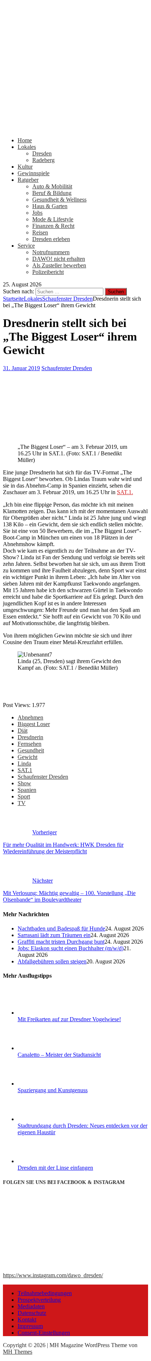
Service (26, 246)
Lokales (27, 147)
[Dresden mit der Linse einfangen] (45, 1161)
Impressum (30, 1326)
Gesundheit (31, 750)
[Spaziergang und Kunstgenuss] (45, 1083)
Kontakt (27, 1319)
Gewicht (27, 757)
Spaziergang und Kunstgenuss (53, 1090)
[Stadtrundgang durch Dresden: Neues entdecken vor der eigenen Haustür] (45, 1119)
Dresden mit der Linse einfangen (55, 1168)
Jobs (37, 213)
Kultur (25, 166)
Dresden (42, 153)
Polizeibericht (48, 272)
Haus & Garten (49, 206)
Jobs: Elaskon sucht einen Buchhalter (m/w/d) (71, 948)
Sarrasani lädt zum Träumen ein (54, 935)
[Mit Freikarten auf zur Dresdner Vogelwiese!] (45, 1013)
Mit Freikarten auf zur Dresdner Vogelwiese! (69, 1019)
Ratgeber (28, 180)
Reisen (40, 232)
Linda (24, 763)
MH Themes (17, 1352)
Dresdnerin (30, 737)
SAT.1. (125, 492)
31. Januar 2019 (21, 368)
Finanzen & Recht (53, 226)
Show (24, 783)
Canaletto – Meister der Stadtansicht (59, 1055)
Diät (22, 731)
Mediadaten (31, 1306)
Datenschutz (32, 1313)
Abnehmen (30, 717)
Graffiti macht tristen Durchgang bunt (61, 942)
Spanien (27, 790)
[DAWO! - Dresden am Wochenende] (75, 128)
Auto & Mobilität (52, 186)
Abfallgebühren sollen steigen (52, 961)
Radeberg (43, 160)
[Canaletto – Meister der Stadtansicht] (45, 1048)
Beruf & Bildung (51, 193)
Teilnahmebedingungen (45, 1293)
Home (25, 140)
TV (22, 803)
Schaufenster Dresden (66, 368)
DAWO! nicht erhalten (58, 259)
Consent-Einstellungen (44, 1333)
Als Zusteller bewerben (59, 265)
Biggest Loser (34, 724)
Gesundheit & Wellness (59, 199)
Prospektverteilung (39, 1300)
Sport (24, 796)
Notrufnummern (51, 252)
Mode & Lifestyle (52, 219)
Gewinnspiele (33, 173)
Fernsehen (29, 744)
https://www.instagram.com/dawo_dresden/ (53, 1275)
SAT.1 (25, 770)
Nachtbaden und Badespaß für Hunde (61, 928)
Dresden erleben (51, 239)
